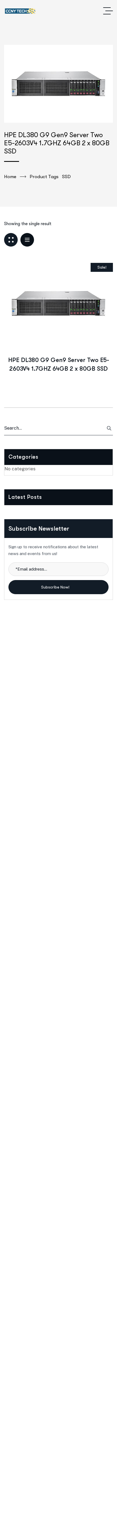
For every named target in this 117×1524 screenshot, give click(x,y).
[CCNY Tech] (20, 11)
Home (10, 176)
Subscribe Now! (55, 587)
